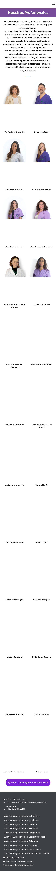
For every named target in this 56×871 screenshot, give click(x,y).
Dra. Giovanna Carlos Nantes (14, 305)
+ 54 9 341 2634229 (15, 809)
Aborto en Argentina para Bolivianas (21, 841)
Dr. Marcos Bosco (42, 132)
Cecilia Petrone (41, 714)
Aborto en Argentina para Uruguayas (21, 845)
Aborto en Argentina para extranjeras (22, 816)
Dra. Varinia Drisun (42, 304)
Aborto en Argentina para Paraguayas (22, 832)
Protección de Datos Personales (18, 861)
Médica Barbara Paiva (41, 364)
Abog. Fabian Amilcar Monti (41, 426)
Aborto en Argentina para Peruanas (21, 828)
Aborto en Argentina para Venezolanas (22, 849)
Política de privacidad (13, 857)
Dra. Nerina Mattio (14, 247)
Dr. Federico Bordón (41, 657)
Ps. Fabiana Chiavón (14, 132)
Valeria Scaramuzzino (14, 772)
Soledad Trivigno (41, 599)
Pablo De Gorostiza (14, 714)
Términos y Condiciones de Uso (18, 865)
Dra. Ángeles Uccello (14, 542)
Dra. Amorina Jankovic (41, 247)
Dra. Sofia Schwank (41, 189)
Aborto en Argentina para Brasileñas (21, 820)
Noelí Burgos (41, 542)
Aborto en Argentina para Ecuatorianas (22, 853)
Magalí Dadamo (14, 657)
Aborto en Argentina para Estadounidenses (24, 836)
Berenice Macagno (14, 599)
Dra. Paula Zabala (14, 189)
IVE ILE (46, 853)
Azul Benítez (41, 772)
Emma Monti (42, 485)
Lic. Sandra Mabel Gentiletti (14, 366)
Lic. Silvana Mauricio (14, 485)
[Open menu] (53, 4)
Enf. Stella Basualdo (14, 425)
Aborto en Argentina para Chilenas (20, 824)
